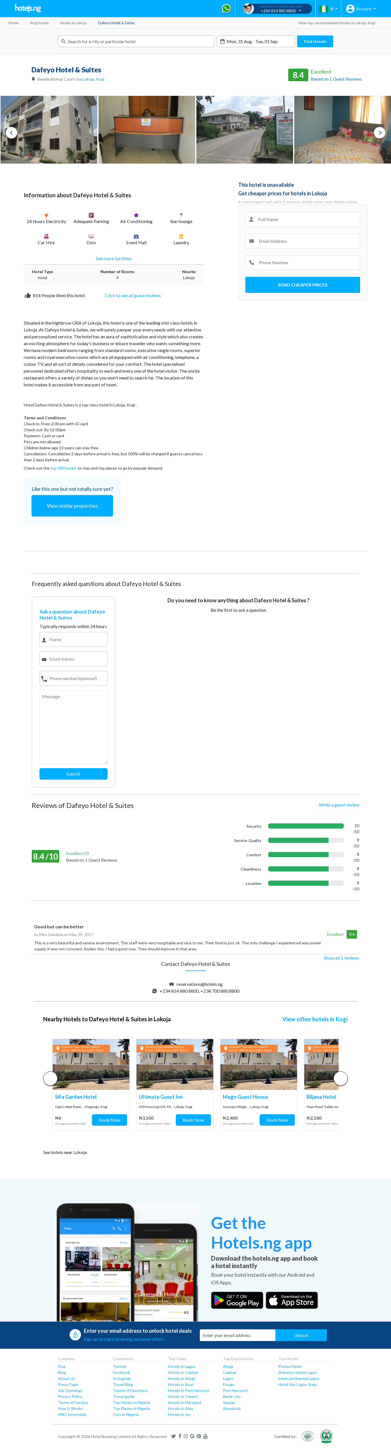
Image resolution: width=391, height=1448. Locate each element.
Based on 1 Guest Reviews (336, 79)
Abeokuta (232, 1408)
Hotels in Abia (180, 1408)
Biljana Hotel (321, 1097)
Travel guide (124, 1396)
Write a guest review (339, 804)
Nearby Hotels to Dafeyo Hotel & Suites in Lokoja (107, 1019)
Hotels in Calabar (183, 1372)
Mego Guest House (245, 1097)
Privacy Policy (70, 1396)
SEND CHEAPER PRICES (302, 284)
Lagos (228, 1378)
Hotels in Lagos (182, 1366)
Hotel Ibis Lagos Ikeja (297, 1384)
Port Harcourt (235, 1390)
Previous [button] (11, 132)
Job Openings (70, 1390)
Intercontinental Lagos (298, 1378)
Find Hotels (315, 41)
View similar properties (72, 505)
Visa (62, 1366)
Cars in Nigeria (126, 1414)
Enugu (228, 1384)
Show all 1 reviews (341, 957)
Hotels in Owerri (183, 1396)
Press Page (68, 1384)
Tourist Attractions (130, 1390)
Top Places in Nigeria (131, 1408)
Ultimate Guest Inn (161, 1097)
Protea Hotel (289, 1366)
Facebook (121, 1372)
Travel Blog (123, 1384)
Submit (73, 773)
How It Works (70, 1408)
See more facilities (114, 258)
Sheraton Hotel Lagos (297, 1372)
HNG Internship (72, 1414)
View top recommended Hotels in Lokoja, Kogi (336, 23)
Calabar (229, 1372)
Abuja (228, 1366)
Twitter (120, 1366)
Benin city (232, 1396)
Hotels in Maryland (184, 1402)
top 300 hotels (63, 468)
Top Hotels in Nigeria (131, 1402)
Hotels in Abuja (181, 1378)
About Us (66, 1378)
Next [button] (379, 132)
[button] (340, 1078)
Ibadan (229, 1402)
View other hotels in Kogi (315, 1019)
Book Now (109, 1120)
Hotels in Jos (179, 1414)
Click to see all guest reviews (133, 295)
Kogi (100, 79)
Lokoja (88, 79)
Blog (62, 1372)
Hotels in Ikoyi (180, 1384)
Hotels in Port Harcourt (189, 1390)
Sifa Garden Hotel (76, 1097)
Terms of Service (73, 1402)
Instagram (122, 1378)
